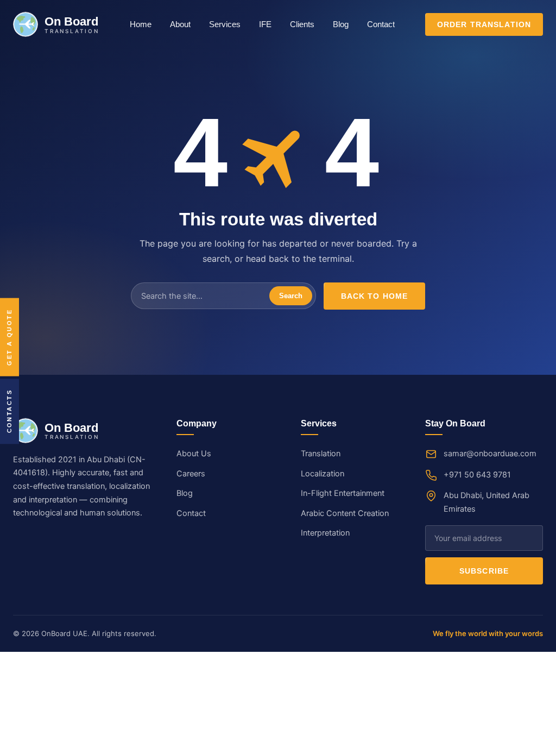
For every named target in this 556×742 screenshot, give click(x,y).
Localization (322, 474)
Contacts (9, 411)
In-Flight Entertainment (342, 493)
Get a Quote (9, 337)
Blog (341, 24)
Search (290, 296)
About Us (193, 453)
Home (140, 24)
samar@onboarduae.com (490, 453)
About (180, 24)
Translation (320, 453)
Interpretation (325, 533)
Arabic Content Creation (345, 513)
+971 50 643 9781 (477, 475)
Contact (381, 24)
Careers (190, 474)
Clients (302, 24)
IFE (265, 24)
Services (225, 24)
